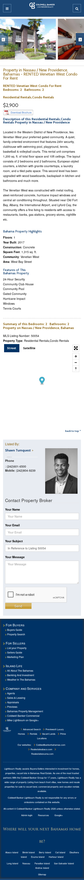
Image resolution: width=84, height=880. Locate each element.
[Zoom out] (76, 362)
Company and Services (23, 688)
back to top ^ (73, 430)
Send (18, 606)
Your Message (15, 557)
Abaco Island (11, 852)
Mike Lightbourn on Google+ (23, 720)
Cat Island (60, 852)
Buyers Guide (14, 629)
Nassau (26, 863)
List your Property (17, 648)
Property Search (16, 634)
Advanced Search (31, 729)
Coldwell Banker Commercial (23, 715)
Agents (11, 693)
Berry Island (45, 852)
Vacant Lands (48, 733)
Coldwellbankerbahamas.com (50, 744)
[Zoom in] (76, 356)
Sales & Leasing (16, 697)
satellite (29, 348)
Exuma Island (37, 856)
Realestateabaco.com (41, 749)
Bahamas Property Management (25, 711)
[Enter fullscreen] (76, 348)
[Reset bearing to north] (76, 369)
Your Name (12, 509)
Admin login (26, 815)
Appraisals (13, 702)
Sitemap (42, 874)
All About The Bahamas (20, 670)
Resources (43, 815)
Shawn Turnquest (18, 450)
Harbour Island (56, 856)
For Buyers (15, 625)
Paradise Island (42, 863)
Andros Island (42, 867)
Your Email (12, 525)
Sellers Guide (14, 652)
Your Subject (14, 541)
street (11, 348)
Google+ (58, 815)
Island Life (14, 665)
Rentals (33, 733)
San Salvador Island (64, 863)
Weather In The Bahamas (21, 679)
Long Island (12, 863)
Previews (12, 706)
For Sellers (15, 643)
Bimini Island (28, 852)
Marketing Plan (15, 657)
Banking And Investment (20, 675)
